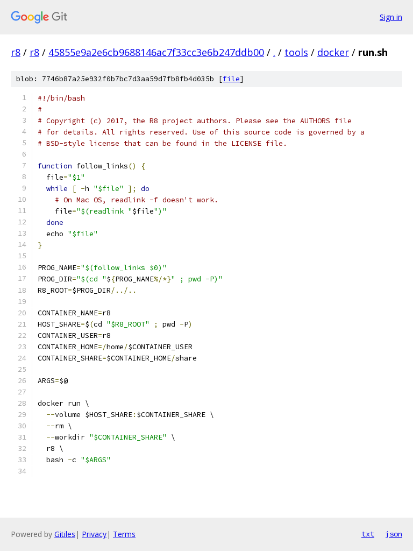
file (231, 78)
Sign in (391, 17)
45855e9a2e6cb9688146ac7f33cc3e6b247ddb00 (156, 52)
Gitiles (64, 534)
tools (296, 52)
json (393, 534)
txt (367, 534)
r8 (15, 52)
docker (333, 52)
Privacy (94, 534)
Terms (124, 534)
